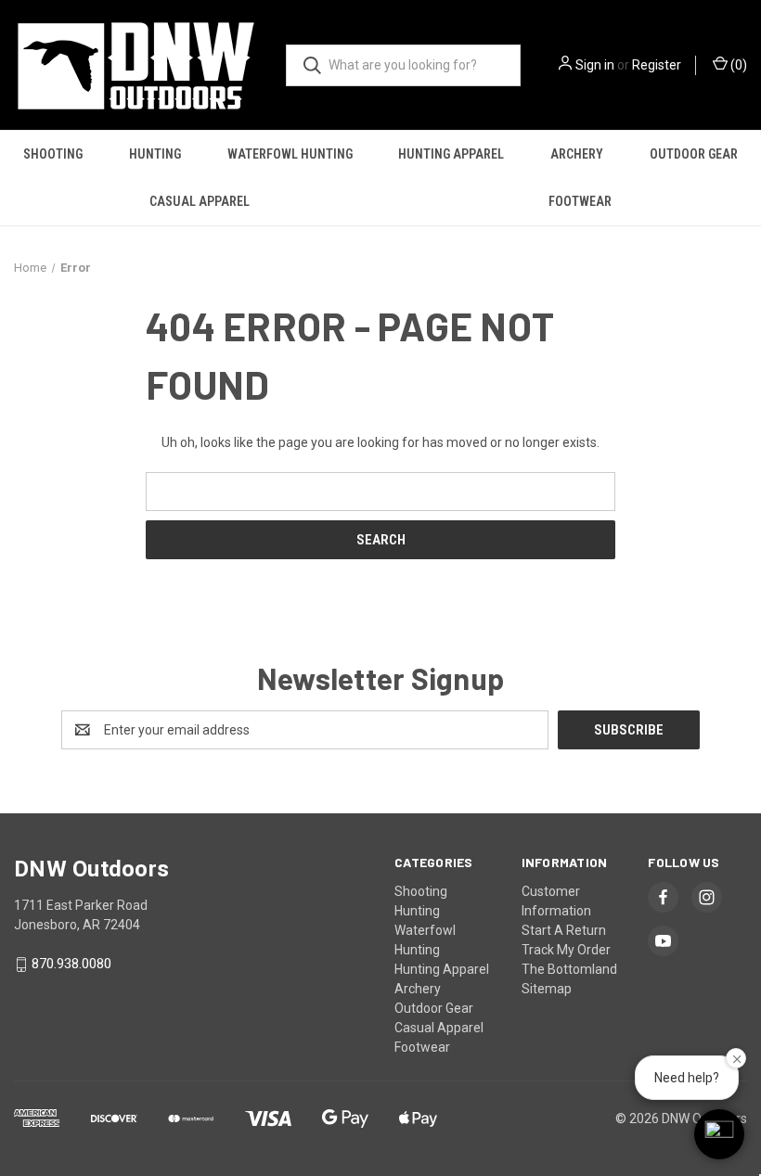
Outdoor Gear (694, 154)
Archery (576, 154)
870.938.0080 (71, 964)
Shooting (53, 154)
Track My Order (566, 949)
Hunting (155, 154)
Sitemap (547, 988)
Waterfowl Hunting (290, 154)
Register (656, 65)
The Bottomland (569, 969)
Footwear (580, 201)
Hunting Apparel (451, 154)
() (737, 65)
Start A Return (564, 930)
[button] (719, 1134)
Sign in (594, 65)
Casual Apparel (199, 201)
